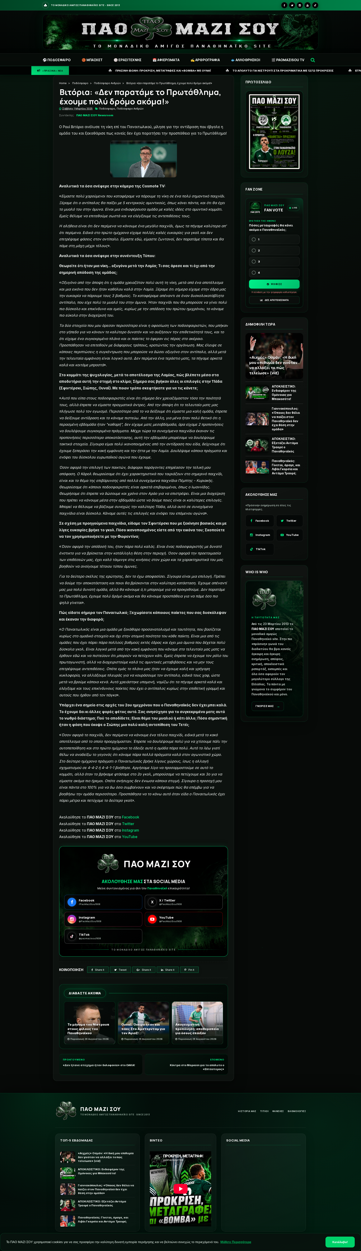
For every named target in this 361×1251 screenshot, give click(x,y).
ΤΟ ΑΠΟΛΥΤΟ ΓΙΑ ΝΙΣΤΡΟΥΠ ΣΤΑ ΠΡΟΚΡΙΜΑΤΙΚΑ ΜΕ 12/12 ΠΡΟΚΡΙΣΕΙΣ (190, 70)
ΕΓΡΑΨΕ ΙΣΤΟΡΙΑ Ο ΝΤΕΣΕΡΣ (282, 70)
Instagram (130, 830)
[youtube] (307, 5)
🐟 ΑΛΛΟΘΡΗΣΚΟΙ (245, 60)
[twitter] (292, 5)
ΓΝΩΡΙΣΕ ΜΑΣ (267, 706)
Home (63, 83)
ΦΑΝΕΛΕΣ (278, 1111)
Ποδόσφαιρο (80, 83)
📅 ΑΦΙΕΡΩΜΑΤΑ (166, 60)
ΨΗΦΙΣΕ (276, 284)
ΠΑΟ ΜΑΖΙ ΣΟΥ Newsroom (94, 115)
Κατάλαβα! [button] (340, 1242)
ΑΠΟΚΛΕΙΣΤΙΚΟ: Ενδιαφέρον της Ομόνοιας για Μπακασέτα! (284, 393)
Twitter (128, 824)
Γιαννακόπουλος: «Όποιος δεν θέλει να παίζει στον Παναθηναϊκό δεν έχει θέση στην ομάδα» (286, 419)
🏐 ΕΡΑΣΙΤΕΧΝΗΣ (127, 60)
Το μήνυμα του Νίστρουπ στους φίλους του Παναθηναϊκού (88, 1029)
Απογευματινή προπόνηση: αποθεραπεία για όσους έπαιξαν (197, 1029)
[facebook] (284, 5)
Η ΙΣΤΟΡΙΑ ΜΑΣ (247, 1111)
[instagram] (300, 5)
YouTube (129, 837)
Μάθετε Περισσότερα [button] (235, 1242)
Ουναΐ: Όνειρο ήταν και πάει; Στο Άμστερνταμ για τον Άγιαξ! (143, 1029)
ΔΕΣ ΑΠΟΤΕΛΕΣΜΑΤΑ (276, 300)
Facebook (130, 817)
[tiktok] (315, 5)
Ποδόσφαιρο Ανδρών (107, 83)
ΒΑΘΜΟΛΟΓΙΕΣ (297, 1111)
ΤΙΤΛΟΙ (264, 1111)
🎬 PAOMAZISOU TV (287, 60)
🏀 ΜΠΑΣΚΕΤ (92, 60)
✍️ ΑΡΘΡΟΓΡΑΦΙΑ (205, 60)
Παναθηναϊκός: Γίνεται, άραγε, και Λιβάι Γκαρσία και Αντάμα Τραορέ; (286, 467)
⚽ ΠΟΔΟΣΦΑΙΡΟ (57, 60)
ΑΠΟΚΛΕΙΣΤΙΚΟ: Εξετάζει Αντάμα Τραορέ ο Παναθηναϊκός (285, 445)
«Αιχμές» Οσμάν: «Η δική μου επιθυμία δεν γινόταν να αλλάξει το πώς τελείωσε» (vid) (273, 365)
